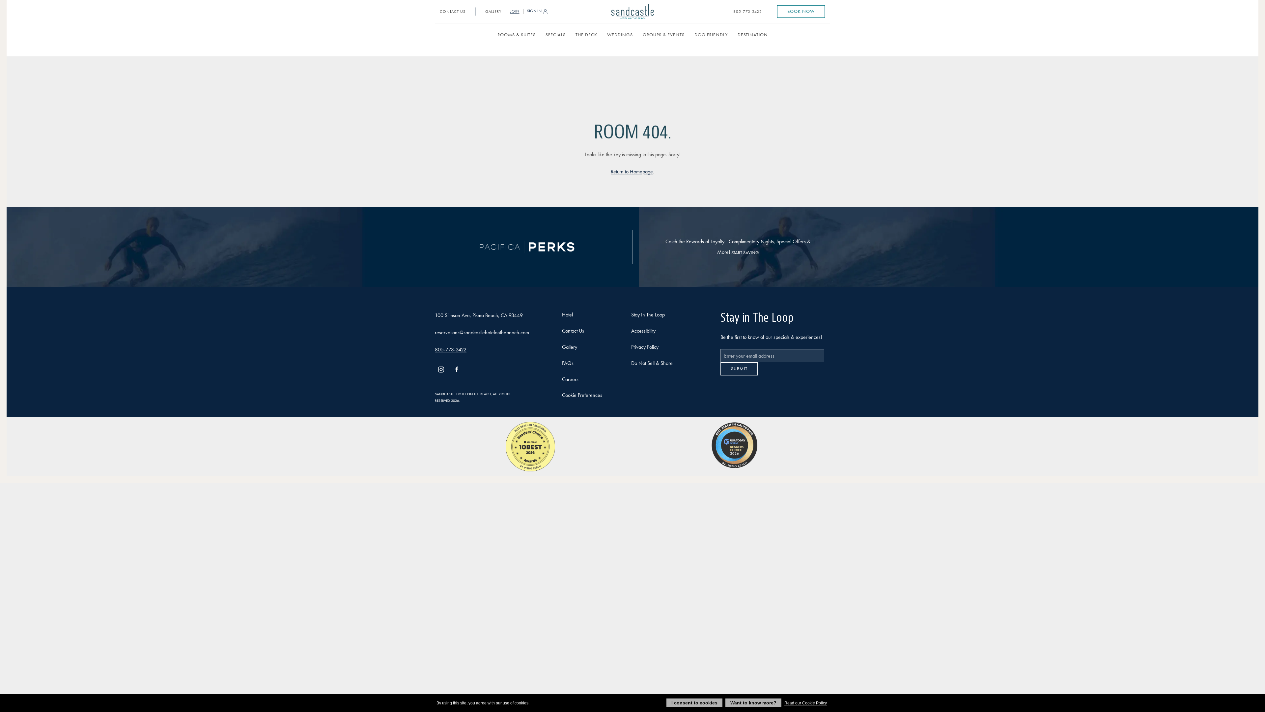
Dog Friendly (711, 35)
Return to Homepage (632, 171)
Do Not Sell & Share (652, 363)
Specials (556, 35)
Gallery (493, 11)
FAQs (568, 363)
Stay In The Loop (648, 315)
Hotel (567, 315)
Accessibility (643, 331)
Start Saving (745, 252)
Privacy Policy (645, 347)
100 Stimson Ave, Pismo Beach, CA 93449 (479, 315)
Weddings (620, 35)
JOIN (515, 11)
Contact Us (452, 11)
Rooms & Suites (516, 35)
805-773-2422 (747, 11)
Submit (739, 373)
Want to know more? (753, 702)
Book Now (801, 11)
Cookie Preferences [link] (582, 395)
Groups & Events (664, 35)
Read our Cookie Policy (805, 703)
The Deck (586, 35)
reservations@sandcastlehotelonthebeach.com (482, 332)
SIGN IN (535, 11)
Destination (753, 35)
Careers (570, 379)
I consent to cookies (694, 702)
